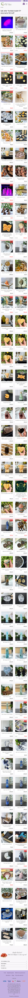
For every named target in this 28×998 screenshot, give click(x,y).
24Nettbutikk (16, 996)
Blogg (13, 975)
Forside (2, 7)
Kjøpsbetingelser (10, 972)
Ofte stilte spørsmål (19, 975)
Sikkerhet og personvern (20, 972)
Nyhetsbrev (8, 975)
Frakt (5, 972)
